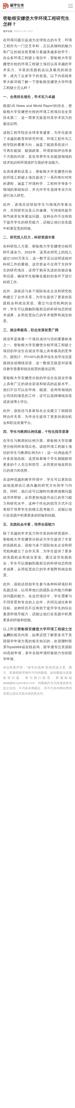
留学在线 (7, 31)
